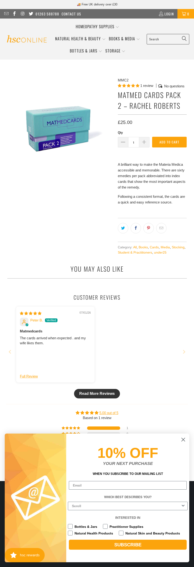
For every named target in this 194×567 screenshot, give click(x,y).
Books (143, 247)
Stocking (178, 247)
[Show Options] (183, 506)
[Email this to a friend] (161, 228)
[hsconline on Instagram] (22, 13)
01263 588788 (47, 13)
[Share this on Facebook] (136, 228)
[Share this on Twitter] (123, 228)
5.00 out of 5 (108, 413)
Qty (120, 132)
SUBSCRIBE (127, 544)
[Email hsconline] (6, 13)
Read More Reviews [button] (97, 394)
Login (169, 13)
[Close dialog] (183, 439)
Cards (154, 247)
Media (165, 247)
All (135, 247)
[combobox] (126, 506)
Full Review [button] (29, 376)
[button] (97, 27)
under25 (160, 252)
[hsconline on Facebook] (14, 13)
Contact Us (71, 13)
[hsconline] (26, 39)
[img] (30, 313)
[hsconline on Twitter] (30, 13)
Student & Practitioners (135, 252)
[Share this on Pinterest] (148, 228)
